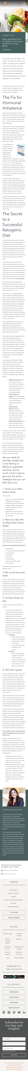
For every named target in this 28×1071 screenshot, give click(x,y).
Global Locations (13, 893)
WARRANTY (19, 939)
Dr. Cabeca (15, 816)
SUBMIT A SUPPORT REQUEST (7, 941)
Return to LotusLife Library (10, 873)
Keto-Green (15, 290)
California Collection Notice (13, 1067)
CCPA (11, 1065)
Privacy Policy (14, 1063)
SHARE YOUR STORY (14, 1007)
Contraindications (13, 906)
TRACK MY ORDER (7, 933)
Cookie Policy (17, 1065)
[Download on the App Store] (8, 977)
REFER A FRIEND (14, 997)
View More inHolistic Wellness (11, 870)
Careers (13, 896)
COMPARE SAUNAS (19, 958)
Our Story (13, 903)
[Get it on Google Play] (19, 977)
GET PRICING (14, 912)
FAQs (7, 958)
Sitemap (7, 1063)
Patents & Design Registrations (13, 900)
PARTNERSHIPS (14, 992)
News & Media (13, 890)
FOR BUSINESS (14, 1002)
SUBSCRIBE (14, 1055)
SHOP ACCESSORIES (14, 917)
